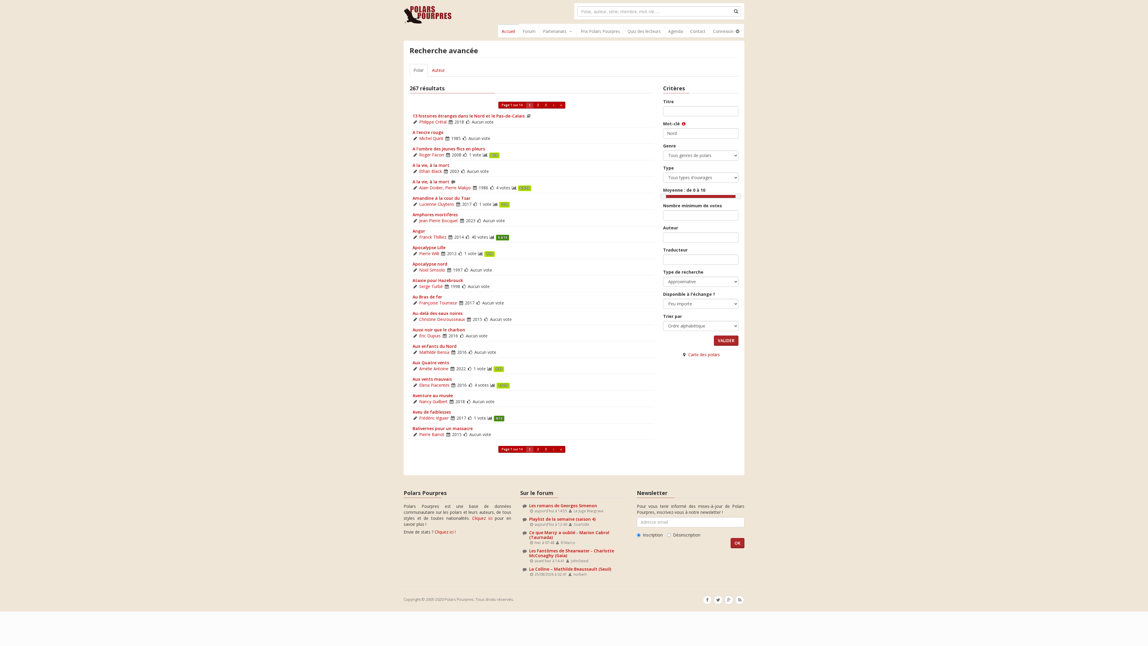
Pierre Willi (429, 253)
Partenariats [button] (555, 31)
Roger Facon (431, 155)
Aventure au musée (433, 395)
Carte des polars (704, 354)
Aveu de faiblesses (432, 412)
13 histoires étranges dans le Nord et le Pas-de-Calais (469, 116)
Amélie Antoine (433, 368)
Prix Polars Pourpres (600, 31)
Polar (418, 70)
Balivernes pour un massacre (443, 428)
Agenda (675, 31)
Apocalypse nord (430, 264)
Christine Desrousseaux (442, 319)
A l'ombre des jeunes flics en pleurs (449, 149)
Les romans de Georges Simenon (563, 505)
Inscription (653, 535)
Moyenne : (684, 190)
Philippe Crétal (433, 122)
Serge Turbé (431, 286)
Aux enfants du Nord (435, 346)
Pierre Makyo (458, 188)
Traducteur (675, 250)
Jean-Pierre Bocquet (438, 220)
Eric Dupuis (430, 336)
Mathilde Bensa (434, 352)
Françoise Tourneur (438, 303)
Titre (668, 101)
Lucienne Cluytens (436, 204)
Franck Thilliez (432, 237)
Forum (529, 31)
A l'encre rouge (428, 132)
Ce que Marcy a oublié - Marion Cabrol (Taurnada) (569, 535)
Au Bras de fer (427, 297)
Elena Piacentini (434, 385)
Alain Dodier (431, 188)
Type (668, 168)
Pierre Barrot (431, 434)
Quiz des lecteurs (644, 31)
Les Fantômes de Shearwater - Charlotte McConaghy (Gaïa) (571, 553)
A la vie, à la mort (431, 165)
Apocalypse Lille (429, 247)
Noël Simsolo (432, 270)
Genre (669, 146)
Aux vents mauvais (432, 379)
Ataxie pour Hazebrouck (438, 280)
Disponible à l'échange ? (689, 294)
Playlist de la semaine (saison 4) (562, 519)
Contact (698, 31)
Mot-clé (672, 124)
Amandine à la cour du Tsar (442, 198)
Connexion (724, 31)
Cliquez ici (482, 518)
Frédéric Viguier (434, 418)
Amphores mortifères (435, 214)
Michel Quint (431, 138)
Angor (419, 231)
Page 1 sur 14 (512, 105)
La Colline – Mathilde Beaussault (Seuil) (570, 569)
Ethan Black (430, 171)
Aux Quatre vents (431, 362)
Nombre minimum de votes (692, 205)
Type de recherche (683, 272)
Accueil (508, 31)
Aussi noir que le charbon (439, 330)
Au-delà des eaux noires (437, 313)
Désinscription (686, 535)
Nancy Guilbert (433, 401)
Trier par (672, 316)
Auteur (438, 70)
